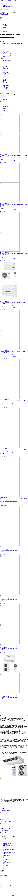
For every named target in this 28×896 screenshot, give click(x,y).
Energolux (5, 73)
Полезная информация (5, 810)
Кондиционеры (3, 812)
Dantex (4, 87)
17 (3, 711)
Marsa (4, 82)
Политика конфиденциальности (7, 821)
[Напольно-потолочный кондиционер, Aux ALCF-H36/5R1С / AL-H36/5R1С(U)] (10, 525)
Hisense (4, 79)
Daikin (4, 69)
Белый (4, 99)
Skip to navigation (4, 0)
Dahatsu (4, 68)
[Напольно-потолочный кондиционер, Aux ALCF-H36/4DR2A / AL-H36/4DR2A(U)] (10, 476)
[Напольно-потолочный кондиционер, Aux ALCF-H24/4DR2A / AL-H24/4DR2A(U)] (10, 378)
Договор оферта (3, 826)
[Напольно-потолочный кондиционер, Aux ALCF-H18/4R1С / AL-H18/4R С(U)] (10, 329)
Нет (3, 105)
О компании (2, 803)
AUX (4, 66)
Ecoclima (4, 71)
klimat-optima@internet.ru (10, 832)
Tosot (4, 86)
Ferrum (4, 88)
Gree (4, 76)
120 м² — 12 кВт (6, 53)
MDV (4, 84)
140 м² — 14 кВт (6, 55)
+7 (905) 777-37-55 (6, 830)
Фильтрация (3, 95)
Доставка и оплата (4, 806)
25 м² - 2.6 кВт (6, 47)
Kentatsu (4, 80)
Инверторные (6, 60)
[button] (14, 160)
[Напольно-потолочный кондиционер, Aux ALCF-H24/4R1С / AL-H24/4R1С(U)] (10, 427)
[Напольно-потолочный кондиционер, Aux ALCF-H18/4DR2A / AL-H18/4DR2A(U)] (10, 280)
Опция (4, 106)
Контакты (2, 819)
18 (3, 712)
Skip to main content (12, 0)
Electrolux (5, 72)
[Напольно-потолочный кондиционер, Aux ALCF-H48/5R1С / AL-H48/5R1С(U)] (10, 623)
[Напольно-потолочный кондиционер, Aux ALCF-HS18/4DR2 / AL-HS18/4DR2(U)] (10, 133)
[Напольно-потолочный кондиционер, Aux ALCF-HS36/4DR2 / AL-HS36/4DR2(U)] (10, 231)
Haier (4, 78)
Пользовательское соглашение (6, 823)
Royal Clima (5, 85)
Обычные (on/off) (6, 61)
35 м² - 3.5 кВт (6, 49)
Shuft (4, 91)
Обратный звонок (4, 14)
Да (3, 103)
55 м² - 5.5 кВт (6, 50)
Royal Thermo (6, 89)
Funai (4, 74)
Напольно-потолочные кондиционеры (11, 43)
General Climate (6, 75)
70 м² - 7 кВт (5, 51)
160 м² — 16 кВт (6, 56)
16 (3, 710)
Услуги (1, 814)
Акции (1, 817)
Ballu (4, 67)
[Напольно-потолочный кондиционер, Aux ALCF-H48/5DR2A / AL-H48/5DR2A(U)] (10, 574)
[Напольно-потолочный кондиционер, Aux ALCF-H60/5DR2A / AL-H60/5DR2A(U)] (10, 672)
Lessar (4, 81)
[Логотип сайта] (1, 10)
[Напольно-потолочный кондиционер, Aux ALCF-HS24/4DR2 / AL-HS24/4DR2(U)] (10, 182)
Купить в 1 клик (3, 162)
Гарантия (2, 808)
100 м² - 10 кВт (6, 52)
